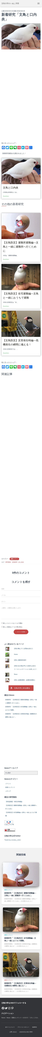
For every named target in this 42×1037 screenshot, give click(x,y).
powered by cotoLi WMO (26, 1032)
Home (16, 654)
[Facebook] (3, 1007)
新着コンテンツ (14, 558)
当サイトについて (10, 1027)
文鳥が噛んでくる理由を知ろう (23, 648)
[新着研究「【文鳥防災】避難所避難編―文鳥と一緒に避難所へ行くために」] (21, 874)
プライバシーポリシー (23, 1027)
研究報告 (8, 562)
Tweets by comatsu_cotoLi (12, 840)
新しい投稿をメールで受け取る (12, 627)
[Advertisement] (21, 74)
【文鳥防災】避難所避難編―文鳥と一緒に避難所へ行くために (20, 246)
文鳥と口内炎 (10, 187)
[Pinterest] (12, 1007)
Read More (6, 196)
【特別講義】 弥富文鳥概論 (13, 801)
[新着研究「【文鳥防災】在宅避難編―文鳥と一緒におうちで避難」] (21, 919)
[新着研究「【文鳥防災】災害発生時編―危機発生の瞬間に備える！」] (21, 964)
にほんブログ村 (9, 824)
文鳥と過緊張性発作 (20, 660)
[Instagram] (9, 1007)
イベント (8, 783)
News (15, 674)
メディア (8, 791)
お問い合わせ (13, 1032)
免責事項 (34, 1027)
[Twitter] (6, 1007)
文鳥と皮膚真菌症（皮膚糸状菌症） (25, 680)
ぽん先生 (21, 562)
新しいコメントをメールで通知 (12, 623)
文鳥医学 (14, 562)
